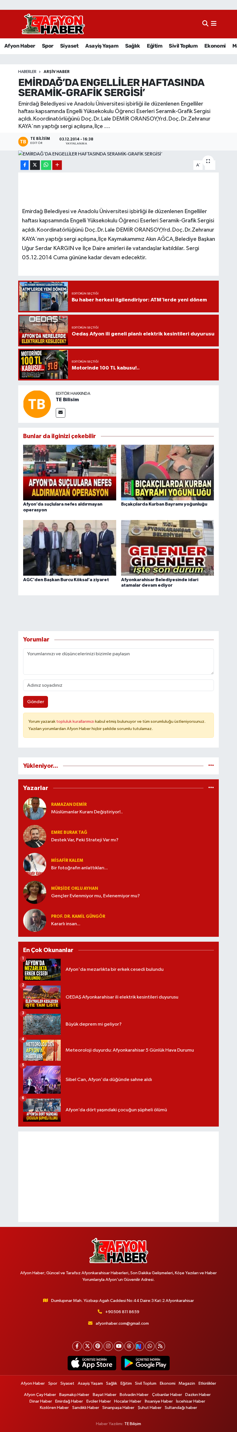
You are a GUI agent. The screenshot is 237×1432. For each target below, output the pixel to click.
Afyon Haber (19, 46)
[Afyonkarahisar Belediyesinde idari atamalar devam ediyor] (167, 547)
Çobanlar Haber (167, 1394)
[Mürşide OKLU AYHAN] (34, 892)
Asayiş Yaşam (101, 46)
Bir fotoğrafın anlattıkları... (79, 868)
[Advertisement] (118, 1176)
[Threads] (129, 1346)
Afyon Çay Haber (40, 1394)
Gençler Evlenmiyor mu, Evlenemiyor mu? (95, 896)
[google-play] (145, 1363)
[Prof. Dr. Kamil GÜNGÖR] (34, 920)
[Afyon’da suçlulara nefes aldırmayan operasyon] (69, 472)
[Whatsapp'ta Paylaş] (46, 165)
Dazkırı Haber (198, 1394)
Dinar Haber (40, 1401)
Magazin (187, 1383)
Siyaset (69, 46)
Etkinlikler (207, 1383)
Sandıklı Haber (85, 1407)
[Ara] (205, 24)
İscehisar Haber (190, 1401)
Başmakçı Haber (74, 1394)
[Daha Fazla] (57, 165)
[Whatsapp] (150, 1346)
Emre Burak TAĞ (69, 832)
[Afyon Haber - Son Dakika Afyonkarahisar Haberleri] (53, 24)
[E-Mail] (60, 413)
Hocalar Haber (127, 1401)
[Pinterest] (98, 1346)
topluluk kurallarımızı (75, 721)
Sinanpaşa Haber (118, 1407)
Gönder (35, 701)
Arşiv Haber (57, 72)
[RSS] (160, 1346)
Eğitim (154, 46)
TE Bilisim (67, 399)
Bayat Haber (104, 1394)
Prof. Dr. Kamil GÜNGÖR (78, 916)
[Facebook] (77, 1346)
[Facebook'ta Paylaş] (25, 165)
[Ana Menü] (213, 24)
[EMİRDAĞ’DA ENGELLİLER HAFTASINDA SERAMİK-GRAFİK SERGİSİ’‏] (118, 154)
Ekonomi (215, 46)
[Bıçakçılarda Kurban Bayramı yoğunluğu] (167, 472)
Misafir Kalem (67, 860)
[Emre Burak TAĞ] (34, 836)
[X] (87, 1346)
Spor (47, 46)
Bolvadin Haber (134, 1394)
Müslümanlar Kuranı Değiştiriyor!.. (87, 812)
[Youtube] (118, 1346)
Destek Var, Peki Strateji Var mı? (84, 840)
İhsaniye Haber (159, 1401)
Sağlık (132, 46)
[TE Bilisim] (37, 403)
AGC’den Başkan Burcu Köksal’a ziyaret (66, 579)
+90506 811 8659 (122, 1312)
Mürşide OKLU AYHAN (74, 888)
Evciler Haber (98, 1401)
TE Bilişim (132, 1424)
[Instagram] (108, 1346)
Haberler (27, 72)
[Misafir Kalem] (34, 864)
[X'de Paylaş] (35, 165)
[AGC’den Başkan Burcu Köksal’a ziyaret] (69, 547)
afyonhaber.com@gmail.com (122, 1323)
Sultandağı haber (181, 1407)
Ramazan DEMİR (69, 804)
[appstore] (91, 1363)
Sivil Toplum (183, 46)
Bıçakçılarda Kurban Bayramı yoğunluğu (164, 504)
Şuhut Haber (150, 1407)
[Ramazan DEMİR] (34, 808)
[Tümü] (211, 765)
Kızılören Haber (54, 1407)
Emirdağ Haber (69, 1401)
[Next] (139, 1346)
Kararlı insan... (65, 923)
